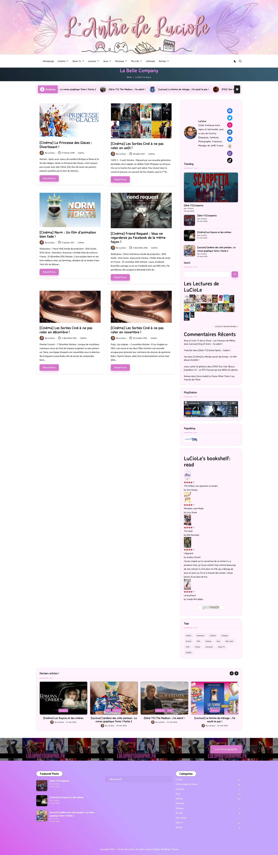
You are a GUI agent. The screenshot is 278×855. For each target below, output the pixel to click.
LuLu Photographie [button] (226, 749)
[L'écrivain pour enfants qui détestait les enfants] (226, 299)
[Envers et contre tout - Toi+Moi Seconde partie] (192, 307)
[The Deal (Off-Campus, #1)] (187, 519)
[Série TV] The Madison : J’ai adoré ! (69, 89)
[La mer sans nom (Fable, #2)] (203, 307)
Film (198, 641)
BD (58, 710)
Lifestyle (180, 803)
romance (209, 647)
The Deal (188, 531)
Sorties (179, 827)
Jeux (207, 710)
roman (197, 647)
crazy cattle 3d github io (195, 366)
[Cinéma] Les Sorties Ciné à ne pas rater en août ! (137, 145)
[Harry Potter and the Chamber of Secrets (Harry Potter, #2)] (198, 307)
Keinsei (187, 376)
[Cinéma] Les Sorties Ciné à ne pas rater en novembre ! (137, 330)
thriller (188, 652)
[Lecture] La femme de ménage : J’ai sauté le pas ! (126, 89)
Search (187, 262)
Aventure (200, 635)
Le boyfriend (190, 595)
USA (119, 710)
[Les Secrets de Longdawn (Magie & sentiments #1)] (232, 299)
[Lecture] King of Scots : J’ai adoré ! (206, 344)
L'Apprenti (188, 553)
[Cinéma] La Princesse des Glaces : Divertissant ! (66, 144)
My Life (179, 813)
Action (188, 635)
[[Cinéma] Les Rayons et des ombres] (189, 235)
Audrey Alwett (194, 557)
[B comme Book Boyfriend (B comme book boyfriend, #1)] (187, 307)
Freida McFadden (195, 599)
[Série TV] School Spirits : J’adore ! (214, 350)
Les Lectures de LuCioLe (201, 286)
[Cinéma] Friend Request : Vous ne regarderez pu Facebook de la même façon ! (138, 237)
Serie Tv (221, 647)
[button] (232, 673)
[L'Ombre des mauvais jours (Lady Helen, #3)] (220, 307)
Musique (179, 808)
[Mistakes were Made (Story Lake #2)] (187, 497)
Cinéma (81, 153)
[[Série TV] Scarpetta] (211, 187)
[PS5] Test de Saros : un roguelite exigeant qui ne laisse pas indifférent (200, 89)
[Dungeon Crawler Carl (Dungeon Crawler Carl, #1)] (215, 299)
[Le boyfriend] (187, 584)
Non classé (181, 817)
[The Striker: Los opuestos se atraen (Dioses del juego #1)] (187, 474)
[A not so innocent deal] (209, 298)
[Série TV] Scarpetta (193, 205)
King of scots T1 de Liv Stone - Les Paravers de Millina (209, 340)
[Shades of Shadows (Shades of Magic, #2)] (232, 307)
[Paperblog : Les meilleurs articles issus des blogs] (191, 439)
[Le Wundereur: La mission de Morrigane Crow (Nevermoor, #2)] (226, 307)
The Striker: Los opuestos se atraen (201, 486)
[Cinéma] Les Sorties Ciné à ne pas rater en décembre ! (66, 330)
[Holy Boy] (198, 298)
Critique (224, 635)
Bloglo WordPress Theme (166, 849)
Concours (180, 789)
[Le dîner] (187, 299)
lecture (208, 641)
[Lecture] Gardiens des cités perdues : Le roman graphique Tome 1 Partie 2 (216, 249)
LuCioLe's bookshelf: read (207, 461)
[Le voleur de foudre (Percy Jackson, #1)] (209, 307)
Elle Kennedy (193, 535)
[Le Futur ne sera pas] (220, 297)
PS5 (215, 710)
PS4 (187, 647)
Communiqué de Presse (187, 784)
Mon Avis (229, 641)
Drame (188, 641)
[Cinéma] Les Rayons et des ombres (214, 232)
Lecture (66, 710)
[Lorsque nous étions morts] (192, 314)
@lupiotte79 (116, 779)
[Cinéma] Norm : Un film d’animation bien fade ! (68, 234)
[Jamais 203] (203, 298)
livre (218, 641)
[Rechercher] (235, 274)
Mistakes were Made (193, 508)
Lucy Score (192, 512)
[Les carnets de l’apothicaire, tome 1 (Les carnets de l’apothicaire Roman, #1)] (215, 307)
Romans (164, 710)
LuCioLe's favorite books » (226, 326)
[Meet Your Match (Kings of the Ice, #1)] (192, 299)
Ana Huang (192, 489)
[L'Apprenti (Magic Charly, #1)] (187, 542)
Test (223, 710)
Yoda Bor (188, 350)
